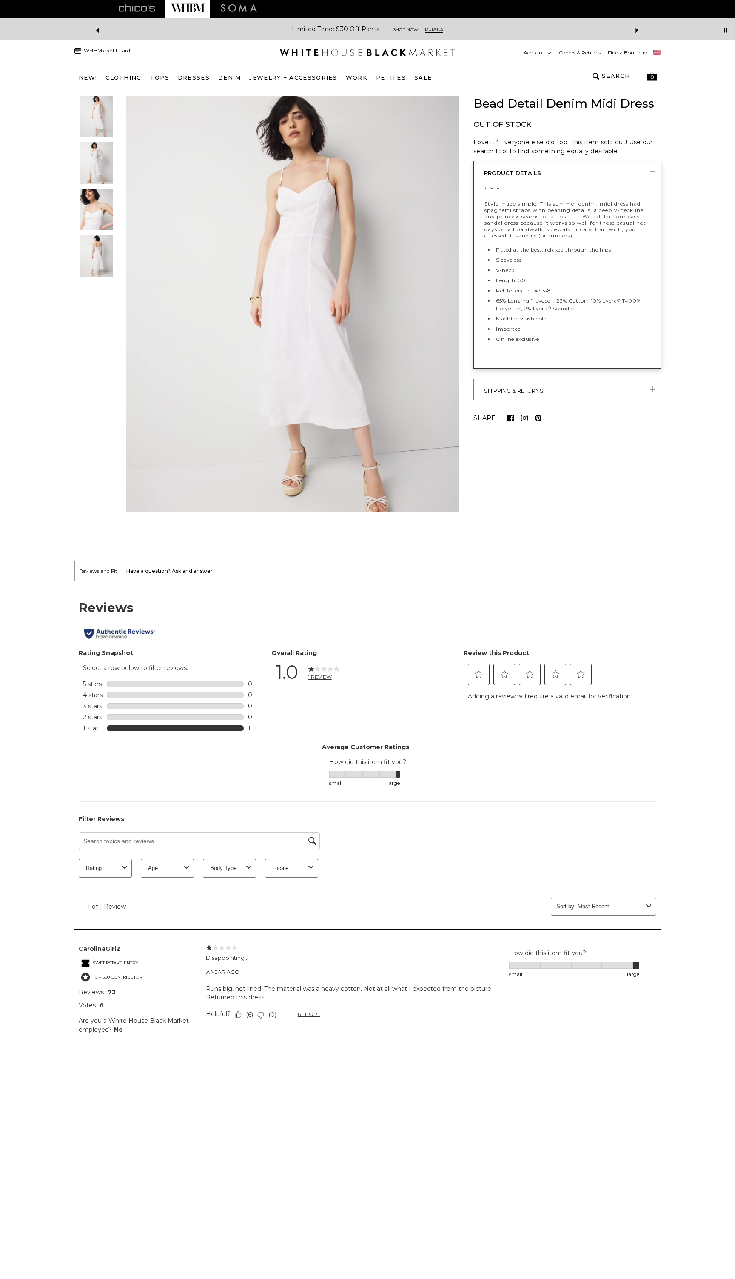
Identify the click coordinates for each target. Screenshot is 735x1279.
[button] (652, 76)
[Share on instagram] (524, 418)
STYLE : (493, 188)
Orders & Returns (580, 52)
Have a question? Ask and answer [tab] (169, 571)
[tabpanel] (367, 817)
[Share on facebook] (510, 418)
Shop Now (405, 29)
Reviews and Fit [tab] (98, 571)
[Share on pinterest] (538, 418)
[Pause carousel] (726, 30)
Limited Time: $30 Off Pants (335, 29)
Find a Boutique (627, 52)
